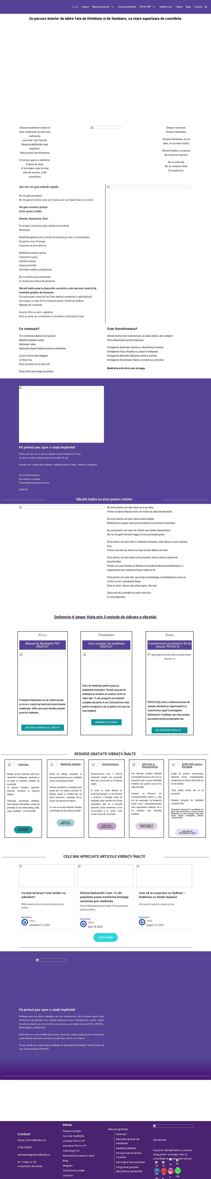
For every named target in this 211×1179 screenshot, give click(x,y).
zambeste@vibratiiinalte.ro (33, 1155)
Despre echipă (72, 1131)
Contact (198, 6)
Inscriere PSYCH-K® (74, 1146)
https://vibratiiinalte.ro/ (31, 1140)
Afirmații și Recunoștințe (130, 1162)
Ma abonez (160, 1140)
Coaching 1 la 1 (71, 1151)
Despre (85, 6)
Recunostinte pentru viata (78, 1155)
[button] (112, 7)
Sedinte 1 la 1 (165, 6)
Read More (26, 917)
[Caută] (206, 7)
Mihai (32, 920)
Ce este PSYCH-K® (74, 1141)
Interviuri (121, 1134)
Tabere (178, 6)
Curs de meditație (127, 6)
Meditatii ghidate (126, 1148)
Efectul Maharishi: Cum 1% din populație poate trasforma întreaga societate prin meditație (104, 897)
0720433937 (24, 1147)
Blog (188, 6)
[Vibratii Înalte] (7, 7)
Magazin (68, 1165)
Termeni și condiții (73, 1170)
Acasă (75, 6)
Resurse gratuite (118, 1129)
